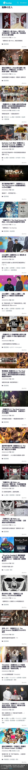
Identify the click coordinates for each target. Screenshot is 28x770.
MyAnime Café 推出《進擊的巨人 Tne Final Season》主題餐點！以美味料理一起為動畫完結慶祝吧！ (13, 145)
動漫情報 (6, 44)
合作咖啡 (18, 157)
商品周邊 (12, 231)
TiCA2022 (12, 677)
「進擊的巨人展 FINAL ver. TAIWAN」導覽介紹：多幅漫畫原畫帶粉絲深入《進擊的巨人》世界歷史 (14, 484)
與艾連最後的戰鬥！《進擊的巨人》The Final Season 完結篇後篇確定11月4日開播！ (14, 185)
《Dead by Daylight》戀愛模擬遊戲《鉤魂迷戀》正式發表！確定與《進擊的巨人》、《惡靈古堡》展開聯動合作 (14, 558)
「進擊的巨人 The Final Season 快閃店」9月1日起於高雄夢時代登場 (14, 221)
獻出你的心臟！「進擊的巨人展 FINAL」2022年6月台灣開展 (12, 594)
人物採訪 (18, 268)
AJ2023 (12, 347)
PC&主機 (6, 570)
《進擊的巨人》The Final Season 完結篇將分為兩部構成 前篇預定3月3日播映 (13, 411)
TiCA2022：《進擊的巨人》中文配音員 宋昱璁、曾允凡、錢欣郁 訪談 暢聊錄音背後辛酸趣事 (14, 705)
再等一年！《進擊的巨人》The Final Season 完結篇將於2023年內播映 (14, 630)
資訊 (11, 570)
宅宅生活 (6, 117)
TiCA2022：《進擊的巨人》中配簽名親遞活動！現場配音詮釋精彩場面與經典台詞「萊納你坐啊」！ (14, 666)
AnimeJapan (18, 347)
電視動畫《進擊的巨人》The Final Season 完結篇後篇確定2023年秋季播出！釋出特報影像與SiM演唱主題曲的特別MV (13, 373)
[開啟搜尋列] (17, 3)
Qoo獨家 (12, 117)
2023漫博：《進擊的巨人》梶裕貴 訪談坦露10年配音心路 (14, 256)
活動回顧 (6, 119)
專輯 (15, 680)
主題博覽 (12, 268)
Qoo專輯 (12, 718)
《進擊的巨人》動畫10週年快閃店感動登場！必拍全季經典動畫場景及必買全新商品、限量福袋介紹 (14, 106)
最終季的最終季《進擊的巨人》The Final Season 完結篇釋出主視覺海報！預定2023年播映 (14, 447)
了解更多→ (11, 768)
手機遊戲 (6, 759)
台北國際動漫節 (8, 680)
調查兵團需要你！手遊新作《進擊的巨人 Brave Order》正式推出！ (14, 747)
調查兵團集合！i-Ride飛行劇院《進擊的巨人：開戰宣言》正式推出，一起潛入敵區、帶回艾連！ (14, 69)
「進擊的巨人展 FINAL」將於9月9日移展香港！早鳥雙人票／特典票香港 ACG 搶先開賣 (14, 33)
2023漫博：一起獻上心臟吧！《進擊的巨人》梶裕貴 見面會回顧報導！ (13, 295)
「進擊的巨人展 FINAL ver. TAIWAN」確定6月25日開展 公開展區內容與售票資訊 (14, 520)
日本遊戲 (12, 759)
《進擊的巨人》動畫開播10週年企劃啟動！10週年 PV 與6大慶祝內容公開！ (14, 336)
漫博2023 (7, 270)
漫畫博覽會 (14, 270)
